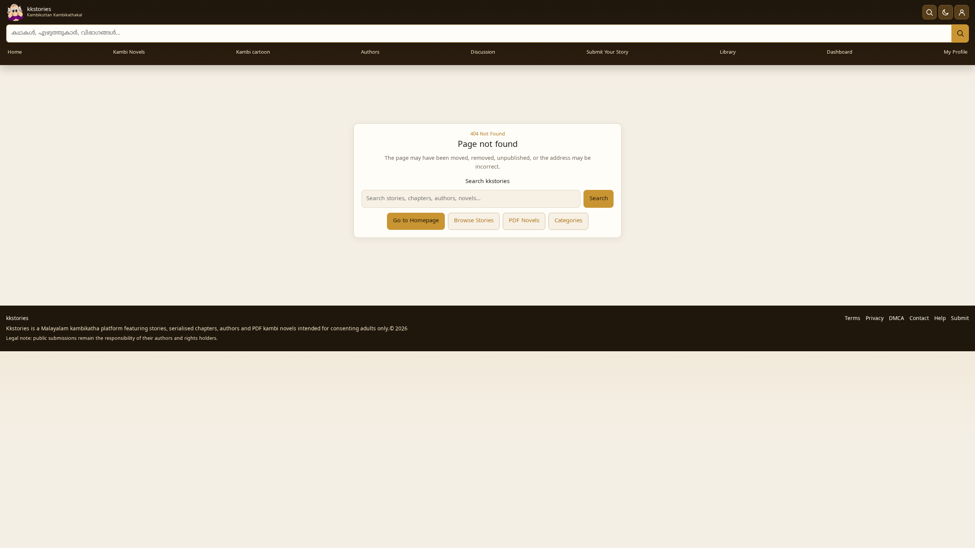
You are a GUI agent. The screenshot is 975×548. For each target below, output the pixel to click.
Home (15, 52)
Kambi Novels (129, 52)
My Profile (955, 52)
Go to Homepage (416, 221)
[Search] (960, 33)
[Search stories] (929, 12)
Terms (852, 318)
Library (728, 52)
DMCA (896, 318)
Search (599, 198)
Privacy (875, 318)
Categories (568, 221)
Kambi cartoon (253, 52)
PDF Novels (524, 221)
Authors (370, 52)
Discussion (483, 52)
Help (940, 318)
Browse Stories (474, 221)
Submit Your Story (607, 52)
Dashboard (839, 52)
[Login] (961, 12)
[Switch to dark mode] (945, 12)
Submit (960, 318)
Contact (919, 318)
